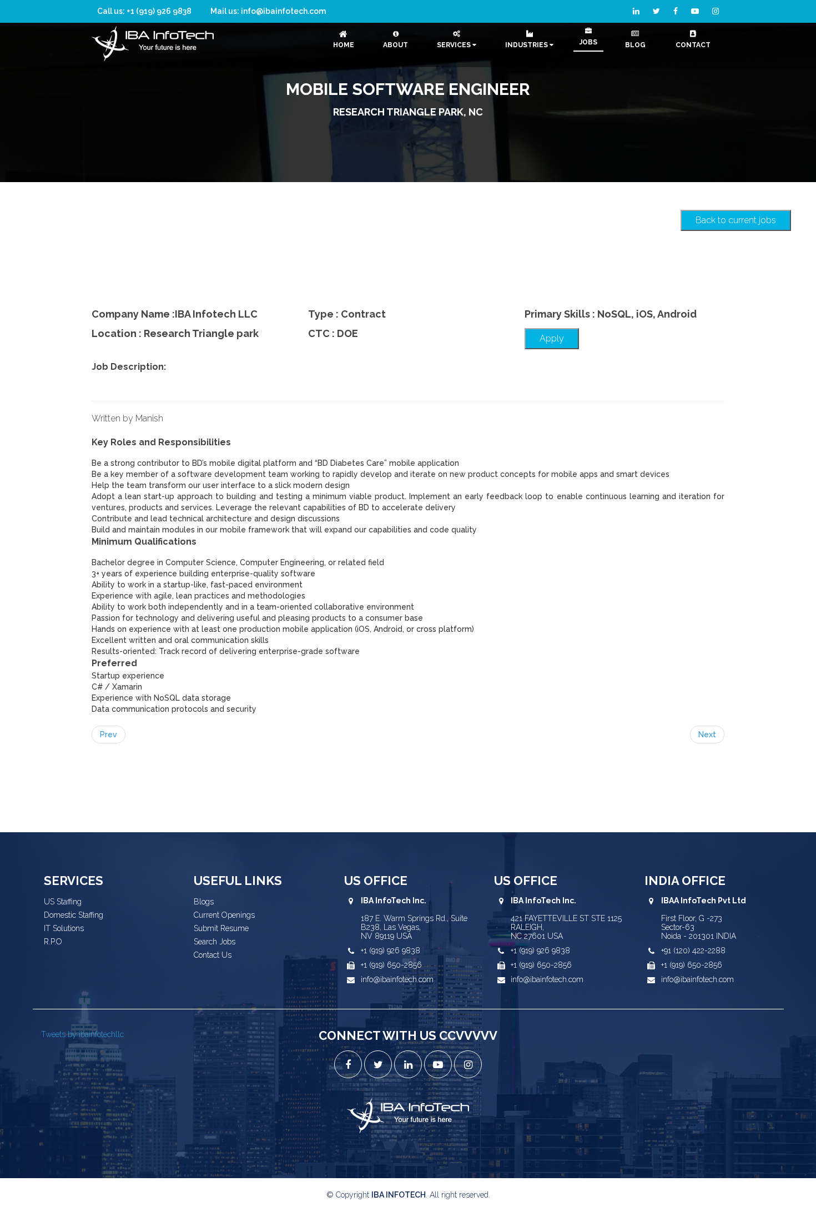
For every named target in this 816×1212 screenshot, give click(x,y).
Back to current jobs (736, 220)
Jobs (588, 42)
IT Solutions (64, 928)
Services (454, 45)
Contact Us (212, 955)
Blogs (204, 901)
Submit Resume (221, 928)
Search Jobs (214, 941)
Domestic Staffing (73, 915)
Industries (527, 45)
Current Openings (224, 915)
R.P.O (53, 941)
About (395, 45)
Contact (693, 45)
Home (343, 45)
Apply (552, 338)
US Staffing (63, 901)
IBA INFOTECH (398, 1194)
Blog (635, 45)
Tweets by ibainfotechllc (82, 1034)
